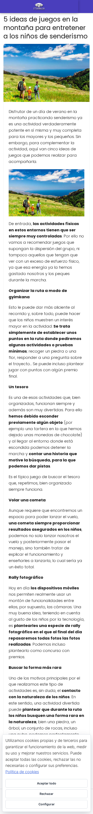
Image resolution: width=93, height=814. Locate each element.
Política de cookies (22, 771)
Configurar (46, 804)
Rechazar (46, 794)
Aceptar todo (46, 783)
